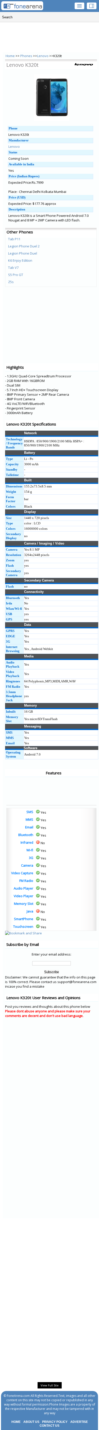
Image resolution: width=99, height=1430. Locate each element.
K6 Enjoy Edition (20, 260)
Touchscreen (23, 926)
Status (13, 152)
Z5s (11, 282)
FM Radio (26, 880)
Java (30, 911)
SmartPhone (23, 919)
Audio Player (23, 888)
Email (29, 827)
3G (31, 857)
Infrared (27, 842)
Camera (27, 865)
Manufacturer (19, 140)
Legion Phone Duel (22, 253)
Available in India (21, 164)
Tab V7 (13, 267)
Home (10, 56)
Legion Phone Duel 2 (24, 246)
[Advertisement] (25, 790)
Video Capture (22, 873)
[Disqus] (51, 1086)
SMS (29, 812)
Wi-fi (29, 850)
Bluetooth (25, 834)
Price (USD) (17, 197)
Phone (13, 128)
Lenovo (42, 56)
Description (17, 209)
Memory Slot (23, 903)
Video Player (23, 896)
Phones (26, 56)
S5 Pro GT (15, 274)
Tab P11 (14, 239)
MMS (29, 819)
